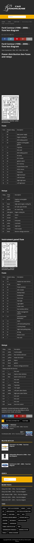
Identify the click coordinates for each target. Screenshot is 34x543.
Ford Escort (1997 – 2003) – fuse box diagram (20, 464)
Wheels (4, 532)
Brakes (23, 508)
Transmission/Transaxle (9, 529)
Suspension (13, 523)
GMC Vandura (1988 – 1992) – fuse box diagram (14, 494)
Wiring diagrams (13, 532)
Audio (4, 508)
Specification (22, 520)
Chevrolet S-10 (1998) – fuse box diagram (18, 445)
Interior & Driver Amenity (9, 517)
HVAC (18, 514)
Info (23, 514)
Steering (4, 523)
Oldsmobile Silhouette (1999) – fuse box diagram (20, 455)
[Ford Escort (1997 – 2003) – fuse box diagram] (5, 465)
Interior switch (24, 517)
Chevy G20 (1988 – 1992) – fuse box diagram (14, 491)
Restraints (13, 520)
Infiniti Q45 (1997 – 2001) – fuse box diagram (14, 500)
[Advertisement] (17, 77)
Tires (19, 526)
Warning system (23, 529)
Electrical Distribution (12, 421)
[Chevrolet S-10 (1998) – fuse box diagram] (5, 447)
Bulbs (29, 508)
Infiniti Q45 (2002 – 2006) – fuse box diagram (14, 497)
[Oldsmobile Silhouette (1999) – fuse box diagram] (5, 457)
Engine (4, 514)
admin (12, 34)
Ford (9, 21)
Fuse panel (25, 421)
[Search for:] (17, 16)
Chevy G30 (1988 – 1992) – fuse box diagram (14, 489)
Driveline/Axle (11, 511)
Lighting (4, 520)
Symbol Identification (8, 526)
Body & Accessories (13, 508)
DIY (3, 511)
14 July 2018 (6, 34)
